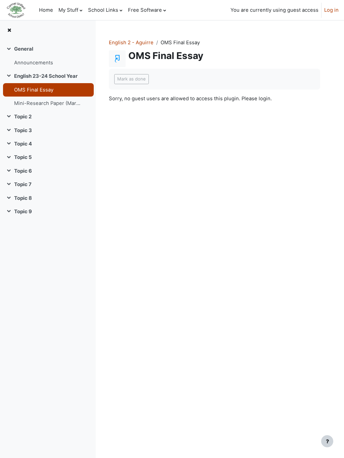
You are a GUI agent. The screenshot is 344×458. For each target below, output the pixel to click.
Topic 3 (23, 130)
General (23, 49)
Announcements (33, 63)
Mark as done (131, 78)
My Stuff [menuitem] (68, 10)
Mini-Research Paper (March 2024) (48, 103)
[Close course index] (9, 30)
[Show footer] (327, 441)
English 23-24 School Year (46, 76)
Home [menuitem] (46, 10)
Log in (331, 10)
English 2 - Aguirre (131, 43)
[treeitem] (47, 55)
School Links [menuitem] (103, 10)
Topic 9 (23, 212)
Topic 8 (23, 198)
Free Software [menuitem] (145, 10)
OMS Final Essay (33, 90)
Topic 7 (23, 184)
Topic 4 (23, 144)
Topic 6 (23, 171)
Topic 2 (23, 117)
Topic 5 (23, 157)
